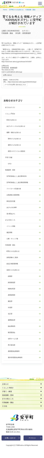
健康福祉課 (10, 320)
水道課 (8, 307)
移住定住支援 (10, 201)
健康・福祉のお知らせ (13, 132)
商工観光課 (10, 345)
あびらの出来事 (11, 207)
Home (5, 9)
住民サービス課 (11, 339)
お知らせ (5, 384)
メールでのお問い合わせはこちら (15, 84)
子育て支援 (8, 157)
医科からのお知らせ (13, 138)
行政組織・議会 (30, 9)
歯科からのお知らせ (13, 145)
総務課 (8, 276)
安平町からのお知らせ (16, 9)
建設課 (8, 301)
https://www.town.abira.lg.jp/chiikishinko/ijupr (22, 82)
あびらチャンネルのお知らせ (15, 126)
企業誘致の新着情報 (12, 195)
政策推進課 (10, 282)
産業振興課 (10, 295)
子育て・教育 (7, 391)
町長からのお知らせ (12, 251)
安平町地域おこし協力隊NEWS (16, 176)
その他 (4, 406)
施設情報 (8, 232)
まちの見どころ (10, 220)
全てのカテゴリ (10, 107)
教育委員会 (10, 332)
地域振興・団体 (10, 170)
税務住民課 (10, 289)
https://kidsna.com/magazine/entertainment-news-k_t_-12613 (21, 53)
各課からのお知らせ (12, 270)
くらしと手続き (10, 113)
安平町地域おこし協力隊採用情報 (16, 182)
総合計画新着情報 (11, 264)
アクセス (32, 438)
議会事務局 (10, 326)
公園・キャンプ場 (11, 239)
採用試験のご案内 (11, 257)
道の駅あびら (10, 213)
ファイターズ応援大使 (13, 188)
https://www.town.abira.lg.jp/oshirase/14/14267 (17, 61)
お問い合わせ (10, 438)
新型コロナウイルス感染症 (15, 151)
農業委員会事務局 (12, 351)
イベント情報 (10, 226)
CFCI (8, 163)
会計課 (8, 314)
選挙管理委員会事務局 (13, 357)
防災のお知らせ (11, 120)
